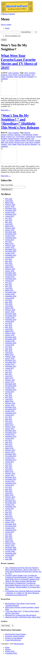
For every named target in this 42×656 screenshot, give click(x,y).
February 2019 (10, 333)
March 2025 (9, 226)
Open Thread (12, 75)
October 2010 (10, 528)
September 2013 (10, 460)
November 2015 (10, 409)
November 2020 (10, 292)
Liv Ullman (10, 140)
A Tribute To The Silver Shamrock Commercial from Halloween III (22, 594)
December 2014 (10, 430)
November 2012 (10, 479)
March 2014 (9, 448)
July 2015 (8, 417)
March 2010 (9, 542)
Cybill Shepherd (26, 135)
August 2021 (9, 280)
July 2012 (8, 487)
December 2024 (10, 232)
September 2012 (10, 483)
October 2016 (10, 388)
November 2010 (10, 526)
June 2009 (8, 559)
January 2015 (9, 429)
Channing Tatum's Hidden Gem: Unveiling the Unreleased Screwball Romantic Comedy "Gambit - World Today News (22, 577)
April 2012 (9, 493)
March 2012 (9, 495)
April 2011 (8, 516)
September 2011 (10, 506)
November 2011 (10, 503)
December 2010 (10, 524)
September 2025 (10, 214)
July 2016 (8, 393)
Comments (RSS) (11, 653)
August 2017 (9, 368)
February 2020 (10, 310)
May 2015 (8, 421)
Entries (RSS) (10, 651)
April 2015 (9, 423)
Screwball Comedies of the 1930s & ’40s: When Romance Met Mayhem (22, 580)
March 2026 (9, 203)
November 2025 (10, 210)
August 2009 (9, 555)
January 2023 (9, 247)
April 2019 (9, 329)
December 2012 (10, 477)
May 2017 (8, 374)
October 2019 (10, 317)
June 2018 (8, 349)
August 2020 (9, 298)
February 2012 (10, 497)
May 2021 (8, 286)
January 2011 (9, 522)
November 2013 (10, 456)
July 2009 (8, 557)
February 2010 (10, 544)
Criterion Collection (13, 135)
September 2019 (10, 319)
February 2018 (10, 356)
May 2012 (8, 491)
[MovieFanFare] (17, 12)
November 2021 (10, 275)
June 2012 (8, 489)
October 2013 (10, 458)
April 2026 (9, 201)
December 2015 (10, 407)
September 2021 (10, 279)
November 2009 (10, 549)
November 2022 (10, 251)
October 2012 (10, 481)
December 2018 (10, 337)
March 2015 (9, 425)
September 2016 (10, 390)
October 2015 (10, 411)
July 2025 (8, 218)
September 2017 (10, 366)
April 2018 (9, 353)
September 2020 (10, 296)
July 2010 (8, 534)
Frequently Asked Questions (14, 636)
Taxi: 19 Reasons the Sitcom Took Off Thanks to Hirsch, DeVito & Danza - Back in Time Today (22, 568)
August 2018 (9, 345)
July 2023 (8, 241)
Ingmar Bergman (14, 138)
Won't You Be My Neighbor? (24, 77)
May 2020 (8, 304)
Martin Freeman (20, 140)
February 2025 (10, 228)
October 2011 (9, 505)
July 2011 (8, 510)
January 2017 (9, 382)
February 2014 (10, 450)
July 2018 (8, 347)
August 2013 (9, 462)
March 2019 (9, 331)
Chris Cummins (13, 73)
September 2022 (10, 255)
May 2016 (8, 397)
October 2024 (10, 236)
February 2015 (10, 427)
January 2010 (9, 545)
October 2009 (10, 551)
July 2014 (8, 440)
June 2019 (8, 325)
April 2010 (9, 540)
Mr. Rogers (30, 140)
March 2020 (9, 308)
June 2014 (8, 442)
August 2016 (9, 392)
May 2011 (8, 514)
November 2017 (10, 362)
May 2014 (8, 444)
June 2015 (8, 419)
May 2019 (8, 327)
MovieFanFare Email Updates (15, 634)
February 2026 (10, 204)
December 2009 (10, 547)
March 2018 (9, 354)
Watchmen (9, 77)
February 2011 (10, 520)
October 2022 (10, 253)
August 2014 (9, 438)
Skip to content (6, 24)
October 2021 (10, 277)
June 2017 (8, 372)
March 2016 (9, 401)
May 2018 (8, 351)
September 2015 (10, 413)
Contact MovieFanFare (13, 640)
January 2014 (9, 452)
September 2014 (10, 436)
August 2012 (9, 485)
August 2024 (9, 240)
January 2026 (9, 206)
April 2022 (9, 265)
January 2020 (9, 312)
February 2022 (10, 269)
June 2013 (8, 466)
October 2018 (10, 341)
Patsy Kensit (9, 142)
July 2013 (8, 464)
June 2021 (8, 284)
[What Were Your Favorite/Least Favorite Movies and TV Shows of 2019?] (9, 95)
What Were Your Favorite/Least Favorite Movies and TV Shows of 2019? (19, 61)
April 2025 (9, 224)
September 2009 (10, 553)
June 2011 (8, 512)
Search (4, 40)
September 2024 (10, 238)
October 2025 (10, 212)
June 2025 (8, 220)
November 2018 (10, 339)
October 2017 (10, 364)
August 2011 (9, 508)
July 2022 (8, 259)
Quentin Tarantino (24, 75)
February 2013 (10, 473)
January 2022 (9, 271)
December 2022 (10, 249)
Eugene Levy (10, 136)
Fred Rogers (20, 136)
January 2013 (9, 475)
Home (7, 28)
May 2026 (8, 199)
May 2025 (8, 222)
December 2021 (10, 273)
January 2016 (9, 405)
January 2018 (9, 358)
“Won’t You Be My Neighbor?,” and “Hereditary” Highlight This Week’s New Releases (20, 121)
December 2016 (10, 384)
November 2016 (10, 386)
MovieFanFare (19, 644)
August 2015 (9, 415)
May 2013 (8, 468)
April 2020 (9, 306)
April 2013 (9, 469)
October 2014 (10, 434)
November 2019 (10, 316)
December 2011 (10, 501)
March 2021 (9, 290)
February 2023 (10, 245)
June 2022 (8, 261)
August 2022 (9, 257)
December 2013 (10, 454)
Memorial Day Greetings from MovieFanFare (20, 615)
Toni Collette (12, 144)
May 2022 (8, 263)
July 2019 (8, 323)
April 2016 (9, 399)
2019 (26, 73)
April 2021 (9, 288)
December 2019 (10, 314)
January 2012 (9, 499)
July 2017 (8, 370)
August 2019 (9, 321)
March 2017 (9, 378)
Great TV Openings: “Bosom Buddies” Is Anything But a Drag (22, 587)
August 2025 (9, 216)
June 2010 (8, 536)
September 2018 (10, 343)
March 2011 (9, 518)
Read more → (5, 110)
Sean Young (29, 142)
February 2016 (10, 403)
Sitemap (8, 649)
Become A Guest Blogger (14, 638)
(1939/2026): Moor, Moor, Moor (22, 617)
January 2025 (9, 230)
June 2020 (8, 302)
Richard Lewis (19, 142)
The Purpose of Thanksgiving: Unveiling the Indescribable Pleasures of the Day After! (20, 584)
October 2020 (10, 294)
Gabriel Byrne (30, 136)
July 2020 (8, 300)
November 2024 (10, 234)
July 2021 (8, 282)
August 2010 (9, 532)
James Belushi (25, 138)
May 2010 (8, 538)
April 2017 (9, 376)
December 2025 (10, 208)
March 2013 (9, 471)
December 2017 (10, 360)
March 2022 (9, 267)
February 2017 (10, 380)
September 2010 (10, 530)
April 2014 (9, 446)
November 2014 (10, 432)
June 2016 (8, 395)
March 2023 (9, 243)
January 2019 (9, 335)
